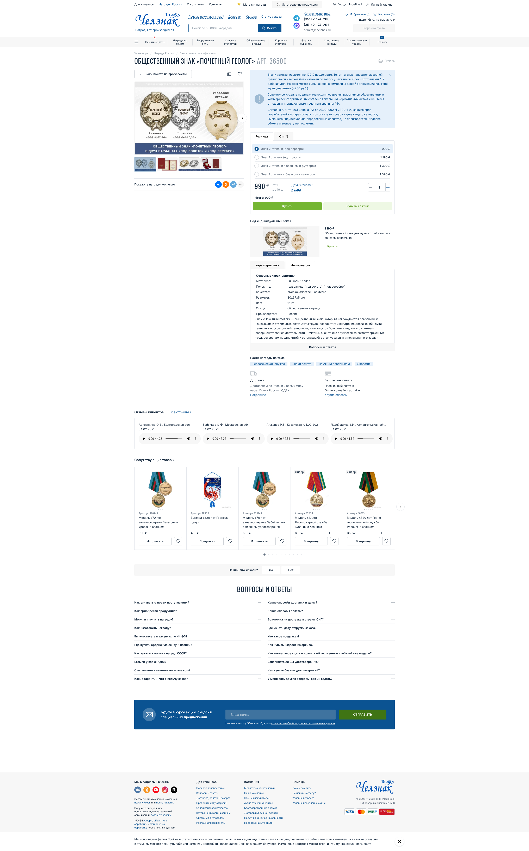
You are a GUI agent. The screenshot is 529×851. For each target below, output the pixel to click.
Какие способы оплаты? (285, 611)
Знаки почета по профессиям (165, 74)
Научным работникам (334, 364)
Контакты (215, 4)
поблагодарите (165, 802)
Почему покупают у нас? (205, 16)
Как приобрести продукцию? (155, 611)
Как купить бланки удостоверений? (294, 670)
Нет (290, 570)
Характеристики (267, 265)
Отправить (362, 714)
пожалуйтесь (142, 802)
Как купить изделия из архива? (290, 645)
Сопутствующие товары (357, 42)
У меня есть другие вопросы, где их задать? (300, 678)
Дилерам (234, 16)
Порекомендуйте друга (258, 822)
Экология (364, 364)
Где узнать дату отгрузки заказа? (292, 628)
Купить (287, 206)
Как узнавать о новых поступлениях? (161, 602)
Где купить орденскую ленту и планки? (163, 645)
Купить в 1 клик (358, 206)
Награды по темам (180, 42)
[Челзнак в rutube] (174, 790)
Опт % (283, 136)
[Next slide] (242, 118)
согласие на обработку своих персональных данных (303, 723)
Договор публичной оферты (261, 812)
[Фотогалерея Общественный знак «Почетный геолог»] (229, 74)
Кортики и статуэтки (281, 42)
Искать (272, 28)
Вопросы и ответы (207, 793)
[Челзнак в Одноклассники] (146, 790)
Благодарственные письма (260, 807)
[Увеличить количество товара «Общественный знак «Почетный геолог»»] (387, 187)
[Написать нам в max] (296, 26)
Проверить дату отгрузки (211, 802)
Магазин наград (254, 4)
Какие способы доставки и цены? (292, 602)
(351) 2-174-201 (316, 25)
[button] (264, 554)
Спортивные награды (331, 42)
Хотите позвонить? (317, 13)
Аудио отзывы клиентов (258, 802)
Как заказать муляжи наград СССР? (160, 653)
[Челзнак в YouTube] (156, 790)
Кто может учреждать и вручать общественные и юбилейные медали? (320, 653)
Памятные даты (154, 42)
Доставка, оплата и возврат (213, 798)
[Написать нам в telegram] (296, 18)
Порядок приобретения (210, 788)
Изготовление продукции (300, 4)
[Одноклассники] (226, 184)
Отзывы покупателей (257, 798)
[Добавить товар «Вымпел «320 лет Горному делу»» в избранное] (230, 541)
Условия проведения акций (308, 802)
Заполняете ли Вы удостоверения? (293, 661)
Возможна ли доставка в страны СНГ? (296, 619)
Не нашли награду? (304, 793)
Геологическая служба (269, 364)
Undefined (355, 4)
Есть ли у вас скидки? (150, 661)
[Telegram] (233, 184)
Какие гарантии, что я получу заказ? (161, 678)
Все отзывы (179, 412)
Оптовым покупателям (210, 817)
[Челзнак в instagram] (165, 790)
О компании (195, 4)
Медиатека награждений (259, 788)
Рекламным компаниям (210, 822)
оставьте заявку (161, 814)
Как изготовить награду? (152, 628)
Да (271, 570)
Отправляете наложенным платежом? (162, 670)
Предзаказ (207, 541)
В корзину (311, 541)
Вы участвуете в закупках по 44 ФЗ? (160, 636)
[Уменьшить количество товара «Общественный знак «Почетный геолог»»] (370, 187)
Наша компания (254, 793)
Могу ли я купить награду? (154, 619)
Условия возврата (303, 798)
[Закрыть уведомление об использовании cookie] (399, 841)
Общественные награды (256, 42)
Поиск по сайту (301, 788)
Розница (261, 136)
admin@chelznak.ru (317, 30)
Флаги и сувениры (306, 42)
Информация (300, 265)
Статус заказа (271, 16)
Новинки (382, 40)
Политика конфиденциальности (263, 817)
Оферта (149, 820)
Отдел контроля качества (212, 807)
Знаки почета (301, 364)
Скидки (251, 16)
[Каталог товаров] (138, 42)
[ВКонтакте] (218, 184)
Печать (390, 60)
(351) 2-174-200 (317, 19)
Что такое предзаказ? (283, 636)
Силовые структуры (230, 42)
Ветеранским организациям (213, 812)
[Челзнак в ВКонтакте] (137, 790)
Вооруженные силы (205, 42)
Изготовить (155, 541)
